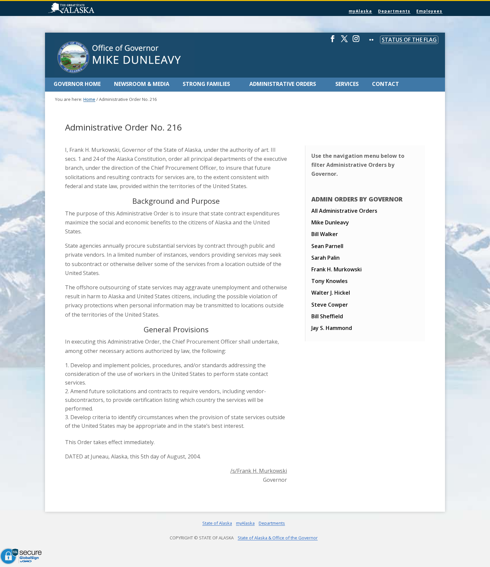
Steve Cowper (329, 304)
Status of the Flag (409, 39)
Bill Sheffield (327, 316)
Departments (394, 11)
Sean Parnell (327, 246)
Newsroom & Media (141, 84)
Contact (385, 84)
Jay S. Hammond (331, 328)
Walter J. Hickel (330, 292)
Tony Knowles (329, 281)
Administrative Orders (282, 84)
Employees (429, 11)
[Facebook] (332, 41)
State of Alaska (88, 9)
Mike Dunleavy (330, 222)
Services (347, 84)
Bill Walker (324, 234)
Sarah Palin (325, 257)
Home (89, 99)
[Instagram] (356, 41)
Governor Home (77, 84)
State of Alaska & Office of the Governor (278, 538)
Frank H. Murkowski (336, 269)
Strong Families (206, 84)
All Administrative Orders (344, 210)
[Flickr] (371, 44)
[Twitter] (344, 41)
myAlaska (360, 11)
